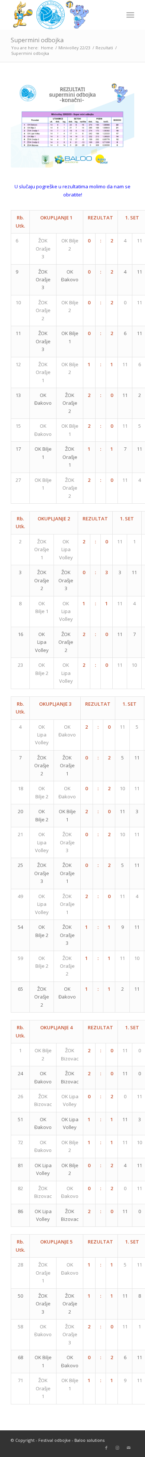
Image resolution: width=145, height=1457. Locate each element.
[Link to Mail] (128, 1447)
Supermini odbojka (37, 40)
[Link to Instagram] (117, 1447)
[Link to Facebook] (106, 1447)
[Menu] (130, 15)
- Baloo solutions (87, 1440)
